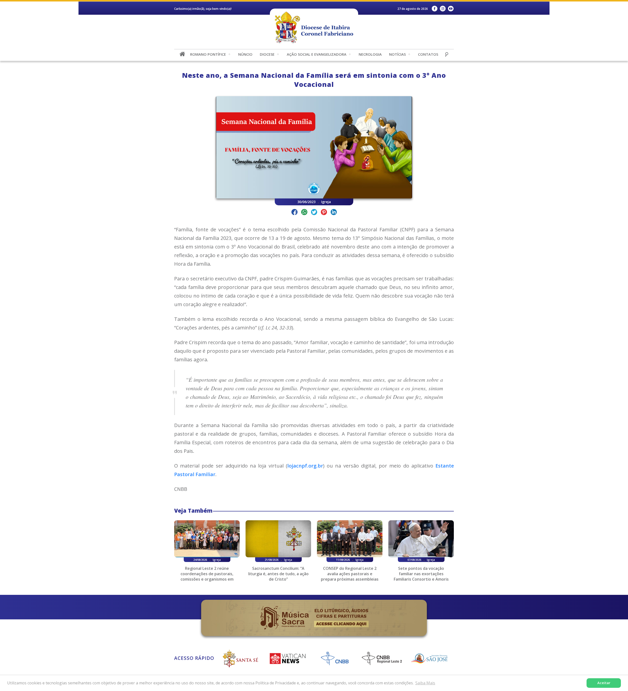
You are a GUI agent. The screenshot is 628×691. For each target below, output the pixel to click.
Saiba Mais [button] (425, 683)
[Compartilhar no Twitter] (314, 213)
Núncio (245, 54)
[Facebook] (435, 8)
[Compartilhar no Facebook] (294, 213)
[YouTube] (451, 8)
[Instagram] (443, 8)
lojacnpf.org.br (305, 465)
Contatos (428, 54)
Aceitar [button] (603, 682)
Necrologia (370, 54)
